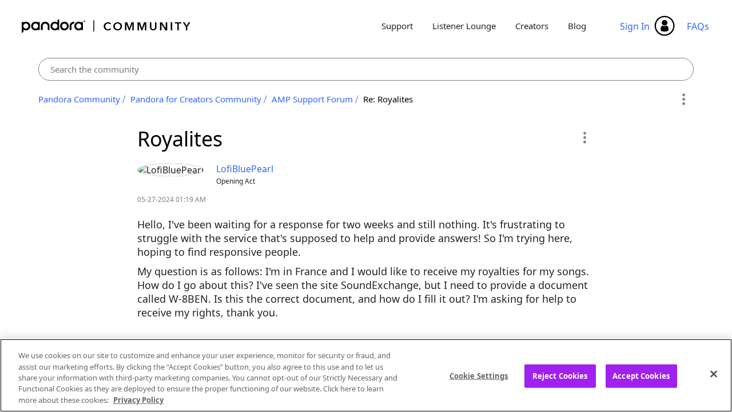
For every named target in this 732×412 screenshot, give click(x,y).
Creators (531, 25)
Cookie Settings (478, 376)
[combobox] (366, 69)
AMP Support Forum (312, 99)
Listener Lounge (464, 25)
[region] (366, 375)
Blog (577, 25)
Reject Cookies (560, 376)
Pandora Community (106, 26)
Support (397, 25)
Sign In (635, 26)
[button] (584, 137)
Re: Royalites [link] (388, 99)
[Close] (713, 374)
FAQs (698, 26)
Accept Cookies (641, 376)
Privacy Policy (138, 400)
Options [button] (683, 99)
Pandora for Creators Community (195, 99)
